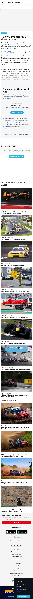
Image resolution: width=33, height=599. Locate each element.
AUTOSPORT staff (6, 51)
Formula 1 (3, 2)
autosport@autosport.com (16, 570)
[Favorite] (25, 52)
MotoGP (10, 2)
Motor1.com (16, 549)
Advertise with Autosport (16, 573)
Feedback (16, 565)
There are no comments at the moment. (16, 151)
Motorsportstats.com (16, 556)
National (17, 2)
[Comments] (29, 52)
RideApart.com (16, 559)
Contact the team (16, 575)
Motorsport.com (16, 554)
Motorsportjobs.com (16, 551)
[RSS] (22, 540)
